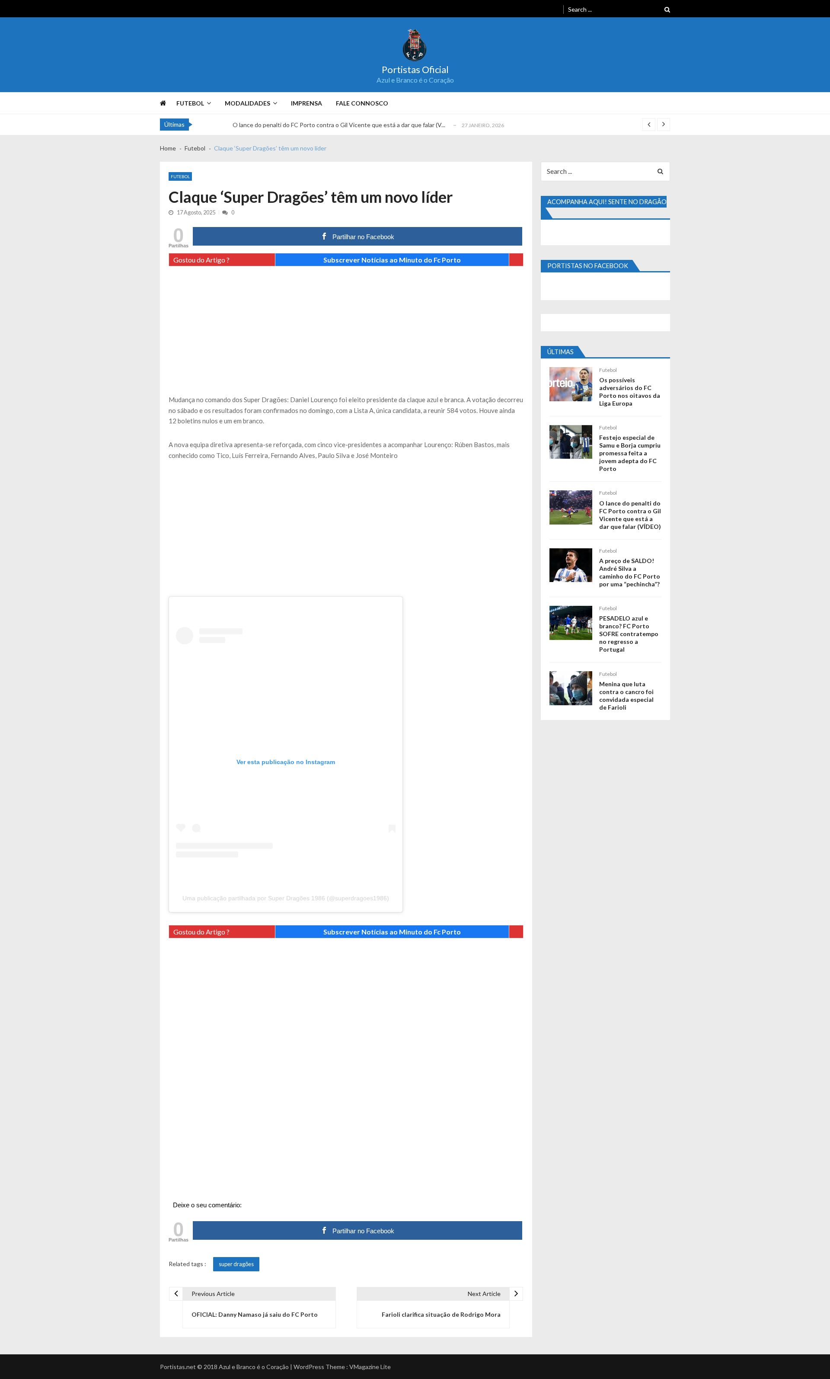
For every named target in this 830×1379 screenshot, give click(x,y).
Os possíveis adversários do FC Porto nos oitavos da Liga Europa (629, 391)
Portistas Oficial (415, 69)
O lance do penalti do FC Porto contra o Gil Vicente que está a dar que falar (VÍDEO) (630, 514)
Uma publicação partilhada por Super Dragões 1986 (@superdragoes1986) (285, 898)
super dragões (236, 1264)
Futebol (190, 103)
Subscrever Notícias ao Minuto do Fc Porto (392, 260)
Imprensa (306, 103)
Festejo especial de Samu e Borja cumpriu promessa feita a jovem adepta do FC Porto (630, 453)
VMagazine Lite (370, 1366)
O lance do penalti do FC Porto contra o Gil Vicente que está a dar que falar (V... (339, 124)
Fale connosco (362, 103)
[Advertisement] (346, 333)
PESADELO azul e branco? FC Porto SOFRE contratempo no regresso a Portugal (628, 633)
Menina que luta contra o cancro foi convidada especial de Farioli (626, 695)
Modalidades (247, 103)
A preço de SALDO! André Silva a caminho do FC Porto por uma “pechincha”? (629, 572)
